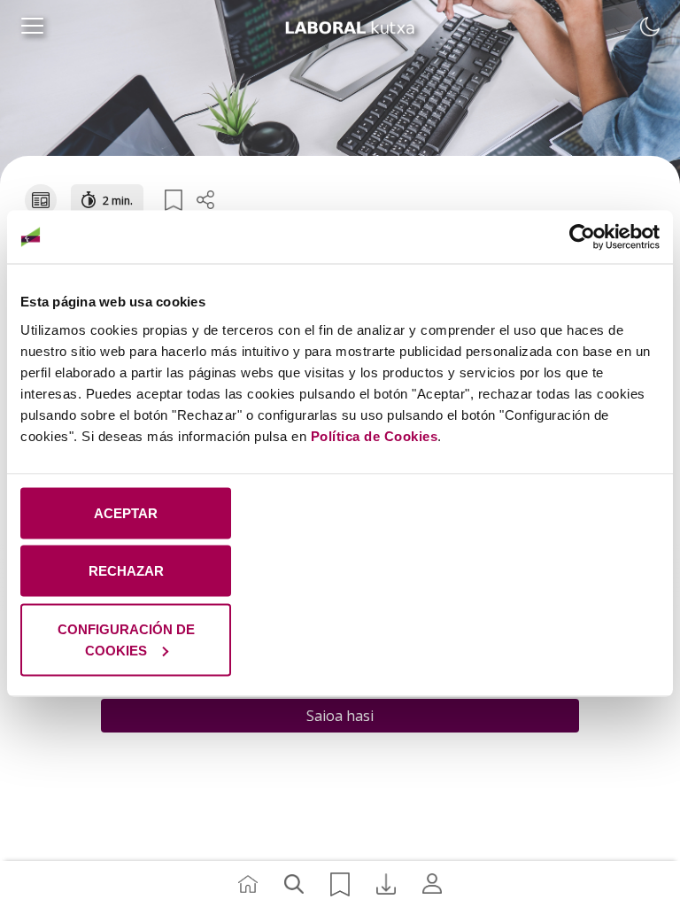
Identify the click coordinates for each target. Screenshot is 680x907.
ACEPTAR (126, 512)
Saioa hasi (340, 715)
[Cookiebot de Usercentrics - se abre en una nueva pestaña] (582, 237)
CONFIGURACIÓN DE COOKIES (126, 639)
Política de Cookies (374, 435)
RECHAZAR (126, 570)
